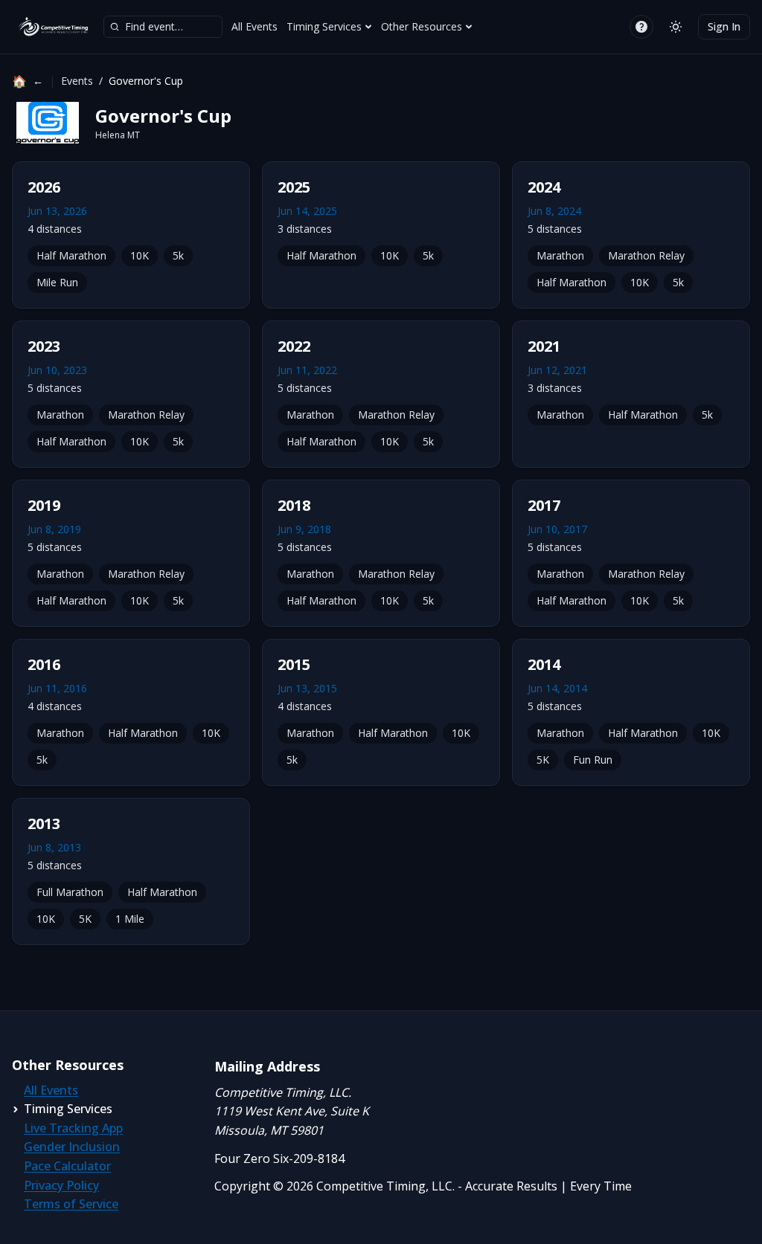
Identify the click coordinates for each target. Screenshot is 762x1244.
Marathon (560, 255)
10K (139, 255)
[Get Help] (641, 27)
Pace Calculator (67, 1166)
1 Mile (129, 919)
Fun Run (592, 759)
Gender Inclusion (72, 1146)
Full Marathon (69, 892)
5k (178, 255)
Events (77, 81)
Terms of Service (71, 1204)
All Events (254, 26)
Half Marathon (71, 255)
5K (543, 759)
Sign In (724, 26)
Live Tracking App (73, 1128)
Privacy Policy (61, 1185)
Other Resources (421, 26)
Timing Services (324, 26)
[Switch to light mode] (675, 26)
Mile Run (57, 282)
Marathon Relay (646, 255)
